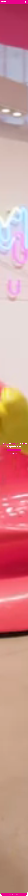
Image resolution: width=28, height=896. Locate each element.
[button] (25, 2)
